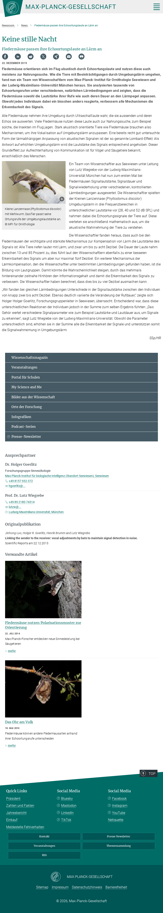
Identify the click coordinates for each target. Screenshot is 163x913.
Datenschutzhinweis (87, 887)
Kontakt (44, 836)
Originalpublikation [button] (23, 524)
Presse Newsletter (118, 836)
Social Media (68, 791)
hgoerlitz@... (17, 486)
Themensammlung (119, 845)
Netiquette (115, 820)
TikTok (66, 820)
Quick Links (16, 791)
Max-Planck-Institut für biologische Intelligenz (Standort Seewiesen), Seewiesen (57, 476)
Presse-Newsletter (26, 437)
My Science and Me (26, 387)
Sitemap (42, 887)
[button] (62, 199)
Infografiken (21, 417)
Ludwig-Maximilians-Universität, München (36, 512)
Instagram (119, 806)
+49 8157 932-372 (21, 481)
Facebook (119, 799)
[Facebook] (5, 56)
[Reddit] (30, 56)
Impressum (60, 887)
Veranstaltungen (24, 367)
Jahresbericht (16, 813)
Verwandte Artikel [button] (21, 554)
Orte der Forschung (26, 407)
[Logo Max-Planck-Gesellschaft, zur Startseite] (72, 8)
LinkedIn (67, 813)
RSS (44, 855)
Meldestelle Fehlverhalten (25, 827)
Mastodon (68, 806)
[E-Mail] (69, 56)
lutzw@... (15, 507)
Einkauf (11, 820)
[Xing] (56, 56)
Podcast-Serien (23, 427)
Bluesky (67, 799)
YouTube (118, 813)
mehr (12, 651)
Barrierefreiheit (116, 887)
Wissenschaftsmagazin (29, 358)
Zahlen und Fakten (20, 806)
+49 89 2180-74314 (22, 502)
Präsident (13, 799)
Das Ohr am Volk (19, 722)
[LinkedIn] (18, 56)
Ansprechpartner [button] (20, 455)
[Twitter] (43, 56)
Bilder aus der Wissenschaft (33, 397)
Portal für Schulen (25, 377)
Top (152, 773)
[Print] (81, 56)
